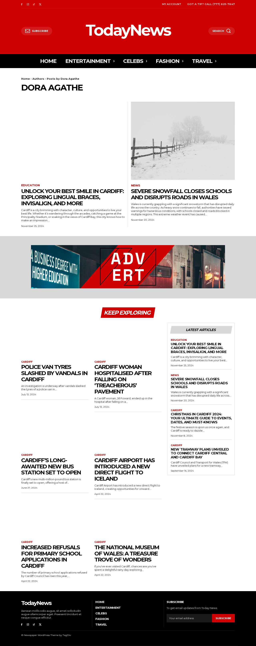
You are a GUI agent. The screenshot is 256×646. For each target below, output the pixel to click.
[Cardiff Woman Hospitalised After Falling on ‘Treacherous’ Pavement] (128, 339)
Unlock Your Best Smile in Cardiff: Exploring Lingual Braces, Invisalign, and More (72, 197)
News (135, 185)
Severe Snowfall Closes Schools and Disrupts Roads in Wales (181, 194)
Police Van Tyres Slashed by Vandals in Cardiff (54, 373)
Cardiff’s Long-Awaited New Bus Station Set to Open (51, 466)
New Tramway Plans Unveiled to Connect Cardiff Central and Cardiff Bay (200, 453)
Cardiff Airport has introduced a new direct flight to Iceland (124, 469)
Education (30, 185)
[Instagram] (28, 4)
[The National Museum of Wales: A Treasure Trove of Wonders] (128, 520)
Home (25, 78)
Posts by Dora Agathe (63, 78)
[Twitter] (40, 4)
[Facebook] (22, 4)
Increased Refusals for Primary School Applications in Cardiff (51, 556)
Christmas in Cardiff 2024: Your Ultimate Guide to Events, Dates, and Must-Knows (201, 418)
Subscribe (223, 618)
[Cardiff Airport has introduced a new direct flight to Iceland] (128, 433)
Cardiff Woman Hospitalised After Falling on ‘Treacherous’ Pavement (122, 379)
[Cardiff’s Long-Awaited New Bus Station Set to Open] (54, 433)
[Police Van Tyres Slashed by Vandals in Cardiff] (54, 339)
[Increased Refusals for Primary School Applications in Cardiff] (54, 520)
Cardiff (27, 361)
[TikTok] (34, 4)
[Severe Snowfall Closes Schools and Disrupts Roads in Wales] (183, 141)
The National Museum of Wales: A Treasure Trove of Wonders (126, 553)
